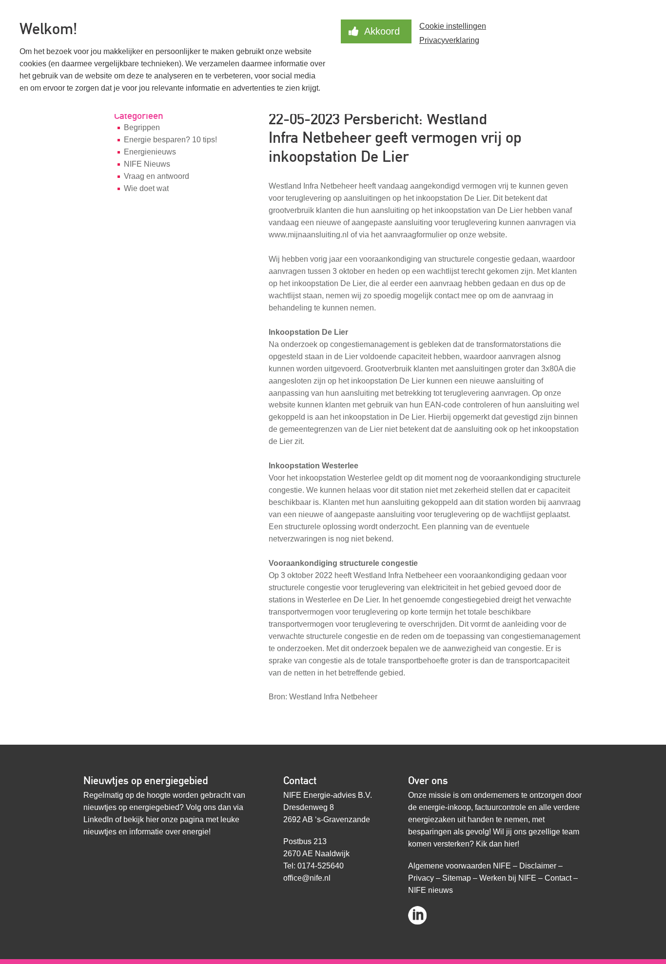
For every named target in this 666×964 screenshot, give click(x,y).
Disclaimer (537, 866)
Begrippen (142, 127)
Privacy (421, 878)
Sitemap (456, 878)
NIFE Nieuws (147, 164)
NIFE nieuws (430, 890)
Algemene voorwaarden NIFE (459, 866)
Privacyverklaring (449, 40)
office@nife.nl (307, 878)
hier (152, 819)
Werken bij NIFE (507, 878)
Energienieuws (150, 152)
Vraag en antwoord (156, 176)
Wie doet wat (146, 188)
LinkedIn (98, 819)
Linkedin (417, 912)
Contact (558, 878)
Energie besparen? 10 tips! (170, 139)
